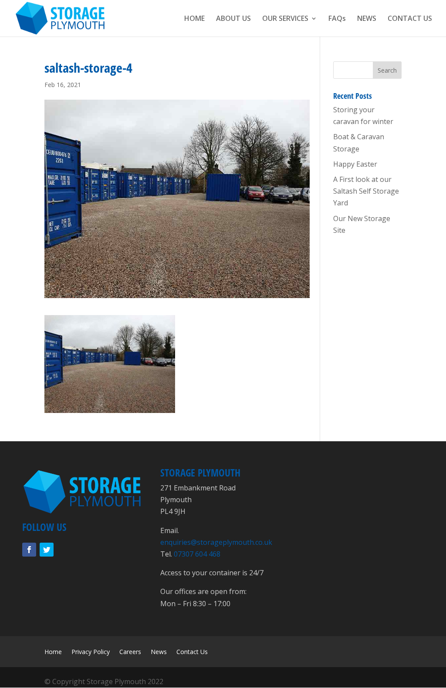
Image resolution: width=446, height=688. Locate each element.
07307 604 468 (197, 554)
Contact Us (192, 652)
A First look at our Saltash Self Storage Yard (366, 191)
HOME (194, 19)
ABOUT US (233, 19)
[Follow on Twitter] (47, 550)
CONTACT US (410, 19)
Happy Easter (355, 164)
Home (53, 652)
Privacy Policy (90, 652)
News (159, 652)
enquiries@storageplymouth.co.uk (216, 542)
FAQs (337, 19)
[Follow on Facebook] (29, 550)
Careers (130, 652)
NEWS (366, 19)
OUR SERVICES (285, 19)
